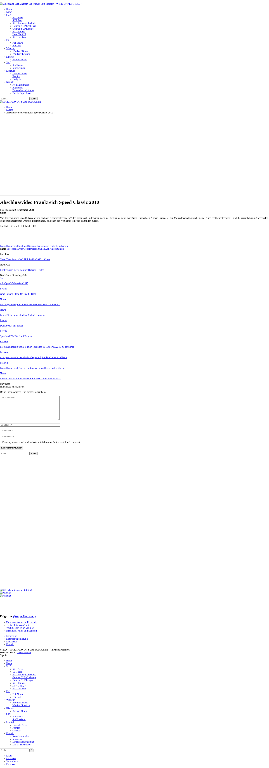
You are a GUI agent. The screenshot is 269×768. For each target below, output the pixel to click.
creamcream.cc (24, 652)
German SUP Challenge (24, 26)
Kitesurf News (19, 59)
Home (9, 9)
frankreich (23, 246)
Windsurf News (20, 51)
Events (3, 288)
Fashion (16, 76)
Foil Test (16, 45)
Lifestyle (10, 70)
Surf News (17, 65)
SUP (8, 14)
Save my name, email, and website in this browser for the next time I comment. (41, 442)
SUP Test (17, 20)
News (9, 12)
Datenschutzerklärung (23, 90)
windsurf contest (48, 246)
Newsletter (11, 641)
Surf (8, 62)
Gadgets (16, 79)
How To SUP (19, 34)
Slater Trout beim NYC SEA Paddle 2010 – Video (25, 259)
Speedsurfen (34, 246)
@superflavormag (24, 616)
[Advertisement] (75, 136)
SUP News (17, 17)
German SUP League (22, 28)
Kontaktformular (20, 84)
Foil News (17, 42)
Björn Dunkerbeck (9, 246)
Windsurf (10, 48)
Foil (8, 40)
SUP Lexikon (19, 37)
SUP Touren (18, 31)
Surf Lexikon (19, 68)
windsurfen (62, 246)
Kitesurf (10, 56)
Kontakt (10, 82)
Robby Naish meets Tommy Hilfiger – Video (22, 270)
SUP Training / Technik (24, 23)
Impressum (17, 87)
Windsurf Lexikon (21, 54)
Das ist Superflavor (21, 93)
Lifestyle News (19, 73)
